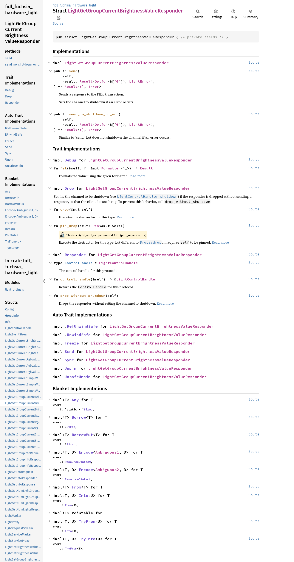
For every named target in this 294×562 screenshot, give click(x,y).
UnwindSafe (79, 334)
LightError (140, 81)
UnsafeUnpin (78, 376)
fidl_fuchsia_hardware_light (74, 5)
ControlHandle (79, 263)
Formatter (111, 168)
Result (86, 81)
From (76, 487)
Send (69, 351)
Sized (88, 409)
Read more (136, 176)
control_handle (75, 279)
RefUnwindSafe (82, 326)
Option (101, 81)
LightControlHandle (118, 263)
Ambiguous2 (107, 469)
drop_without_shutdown (82, 295)
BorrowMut (82, 434)
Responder (75, 254)
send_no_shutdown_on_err (93, 114)
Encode (86, 452)
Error (93, 86)
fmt (63, 168)
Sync (69, 359)
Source (58, 23)
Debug (70, 160)
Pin (96, 226)
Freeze (72, 343)
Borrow (79, 417)
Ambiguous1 (107, 452)
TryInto (87, 538)
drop (64, 209)
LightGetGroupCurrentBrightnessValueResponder (117, 62)
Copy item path (58, 17)
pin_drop (68, 226)
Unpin (70, 368)
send (73, 71)
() (82, 86)
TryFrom (87, 521)
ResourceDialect (78, 462)
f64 (117, 81)
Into (83, 495)
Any (75, 399)
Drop (69, 188)
